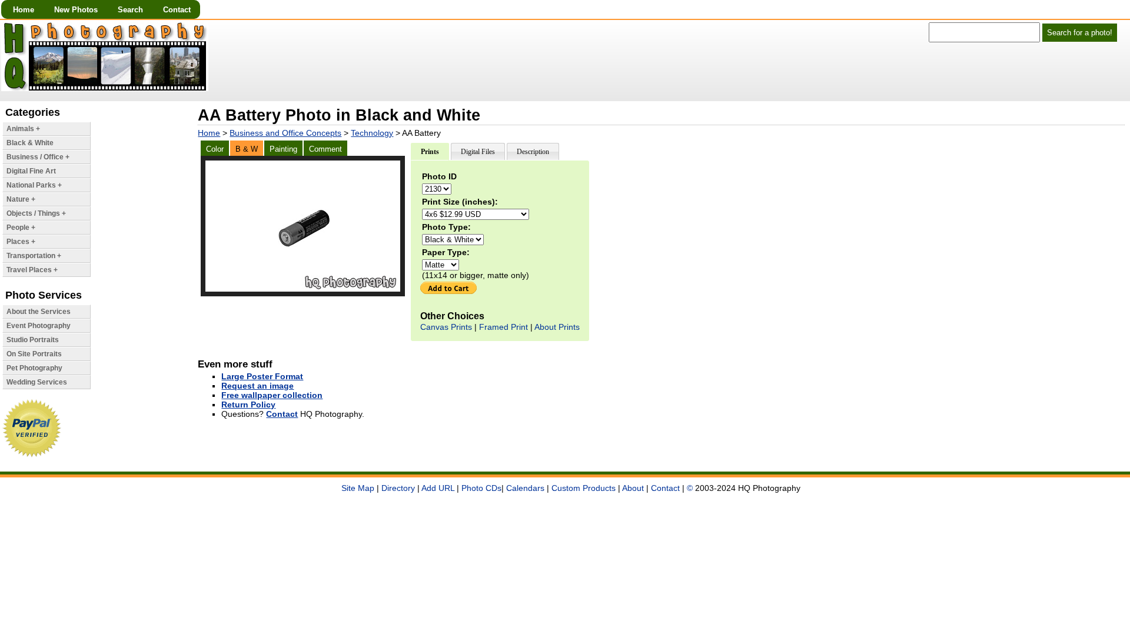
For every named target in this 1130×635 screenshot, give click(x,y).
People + (20, 227)
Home (23, 9)
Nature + (20, 199)
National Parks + (34, 185)
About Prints (557, 327)
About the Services (38, 312)
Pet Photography (34, 368)
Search (130, 9)
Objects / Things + (36, 213)
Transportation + (33, 256)
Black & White (30, 143)
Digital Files (478, 152)
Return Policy (248, 404)
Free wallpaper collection (272, 395)
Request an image (257, 385)
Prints (430, 152)
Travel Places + (32, 270)
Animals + (23, 129)
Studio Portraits (32, 340)
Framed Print (503, 327)
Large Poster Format (262, 376)
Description (533, 152)
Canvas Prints (446, 327)
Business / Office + (37, 157)
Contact (177, 9)
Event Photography (38, 326)
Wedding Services (36, 382)
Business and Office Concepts (285, 133)
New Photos (76, 9)
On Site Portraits (34, 354)
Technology (372, 133)
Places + (20, 242)
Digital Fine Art (31, 171)
